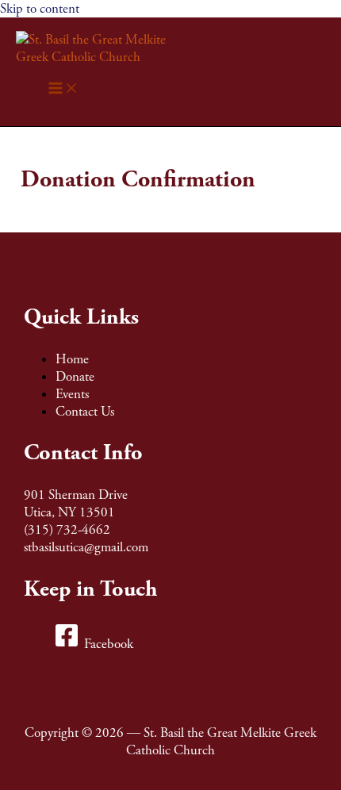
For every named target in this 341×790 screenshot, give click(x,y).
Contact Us (85, 411)
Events (72, 394)
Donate (75, 376)
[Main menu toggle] (63, 89)
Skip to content (39, 8)
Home (72, 359)
